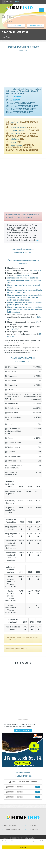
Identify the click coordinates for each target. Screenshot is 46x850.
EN (7, 2)
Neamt (17, 96)
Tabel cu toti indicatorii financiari (24, 782)
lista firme (6, 37)
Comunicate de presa (12, 829)
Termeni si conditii (27, 838)
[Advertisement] (23, 71)
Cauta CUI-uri (19, 1)
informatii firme (10, 825)
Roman (16, 99)
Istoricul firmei (22, 730)
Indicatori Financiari (23, 787)
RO (4, 2)
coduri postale (32, 829)
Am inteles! (23, 847)
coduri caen (31, 825)
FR (11, 2)
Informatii (4, 843)
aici (37, 240)
